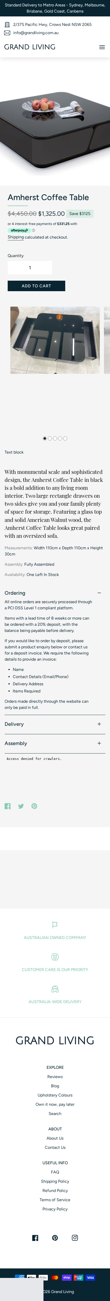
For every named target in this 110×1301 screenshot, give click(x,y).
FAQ (55, 1172)
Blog (55, 1085)
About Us (55, 1138)
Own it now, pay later (55, 1104)
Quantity (16, 255)
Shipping (16, 237)
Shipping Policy (55, 1181)
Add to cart (36, 285)
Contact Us (55, 1147)
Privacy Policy (55, 1209)
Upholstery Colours (55, 1095)
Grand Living (62, 1291)
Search (55, 1113)
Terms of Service (55, 1199)
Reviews (55, 1076)
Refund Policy (55, 1190)
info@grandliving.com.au (36, 32)
